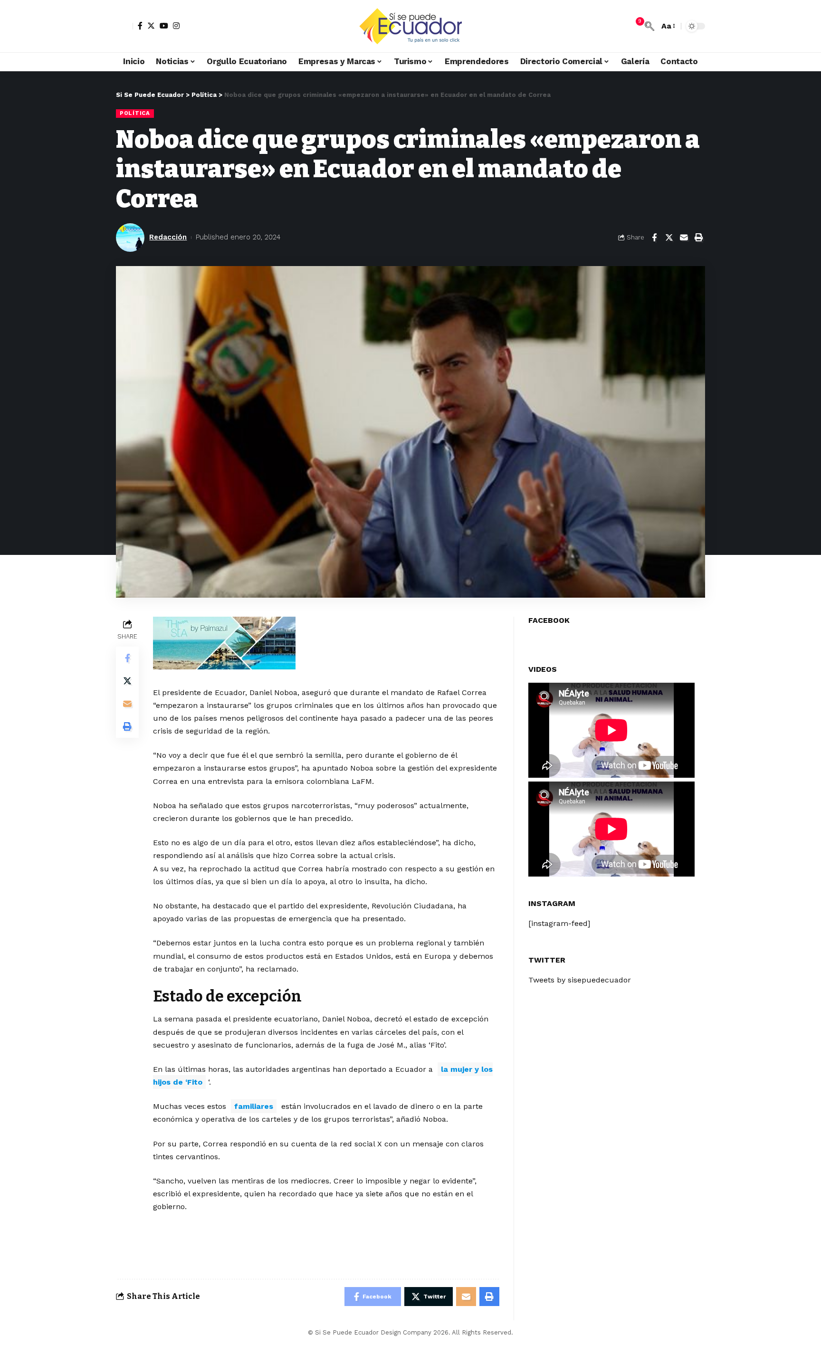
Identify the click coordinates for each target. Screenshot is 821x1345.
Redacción (168, 237)
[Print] (698, 237)
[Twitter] (151, 25)
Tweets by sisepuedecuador (579, 979)
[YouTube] (164, 25)
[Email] (683, 237)
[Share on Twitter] (669, 237)
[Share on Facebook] (654, 237)
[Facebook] (140, 25)
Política (135, 113)
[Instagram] (176, 25)
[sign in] (124, 26)
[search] (649, 26)
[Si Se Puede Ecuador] (410, 26)
